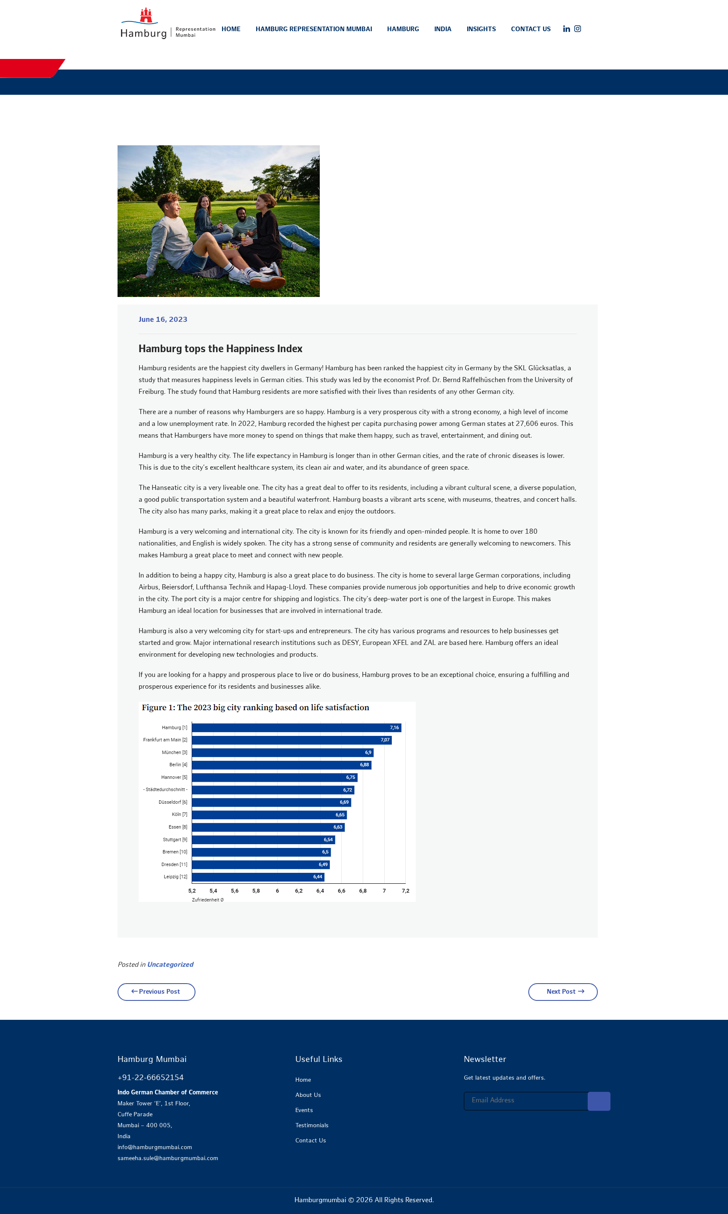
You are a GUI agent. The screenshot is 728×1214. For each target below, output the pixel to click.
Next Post (561, 992)
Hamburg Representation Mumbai (314, 29)
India (443, 29)
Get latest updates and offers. (505, 1078)
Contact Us (531, 29)
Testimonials (312, 1125)
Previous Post (159, 992)
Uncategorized (170, 965)
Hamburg (403, 29)
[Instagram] (577, 29)
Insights (481, 29)
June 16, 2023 (163, 320)
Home (231, 29)
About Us (308, 1095)
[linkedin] (566, 29)
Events (304, 1110)
